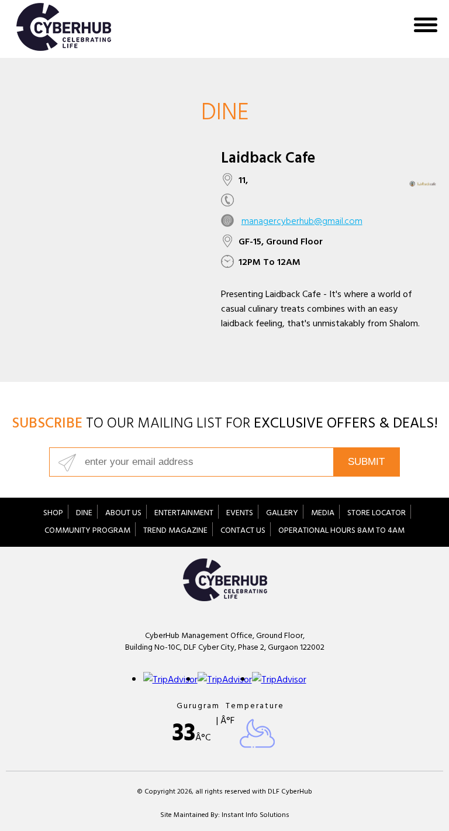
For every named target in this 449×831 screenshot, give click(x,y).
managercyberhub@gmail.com (301, 222)
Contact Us (242, 531)
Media (322, 514)
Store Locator (376, 514)
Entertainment (183, 514)
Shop (53, 514)
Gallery (282, 514)
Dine (84, 514)
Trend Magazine (175, 531)
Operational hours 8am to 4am (341, 531)
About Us (123, 514)
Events (239, 514)
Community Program (87, 531)
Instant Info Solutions (255, 815)
